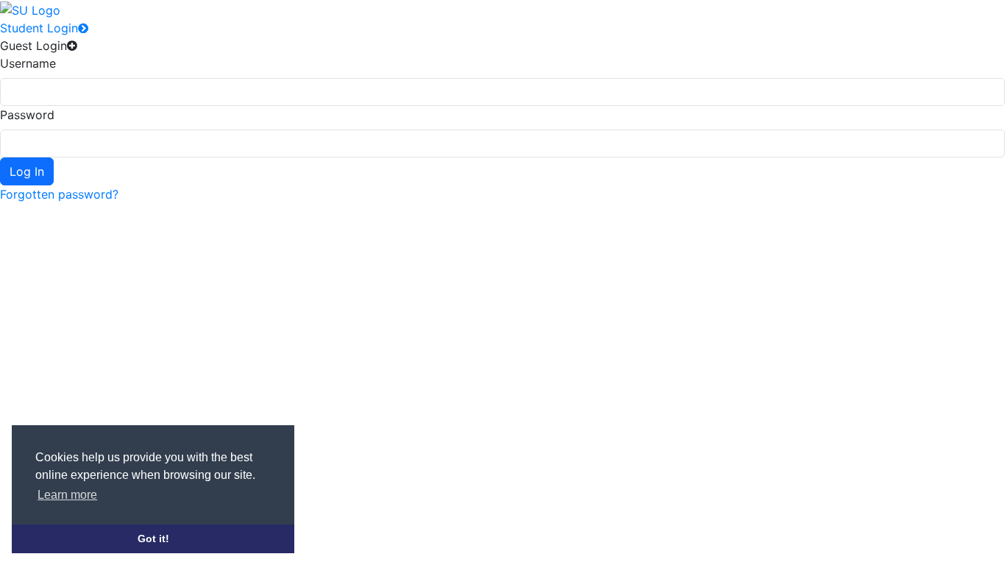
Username (28, 63)
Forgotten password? (59, 194)
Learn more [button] (67, 494)
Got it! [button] (153, 538)
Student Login (39, 28)
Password (27, 114)
